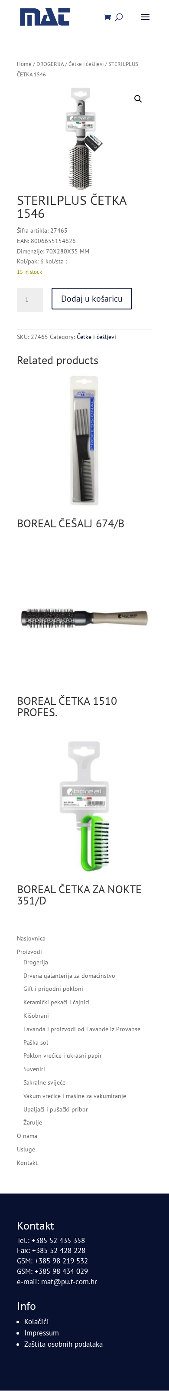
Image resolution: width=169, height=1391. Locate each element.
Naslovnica (31, 938)
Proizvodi (29, 952)
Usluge (26, 1149)
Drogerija (35, 962)
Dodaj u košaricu (92, 298)
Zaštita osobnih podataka (63, 1344)
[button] (138, 99)
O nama (27, 1136)
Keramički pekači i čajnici (56, 1002)
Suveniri (34, 1069)
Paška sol (35, 1042)
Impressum (41, 1333)
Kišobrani (36, 1015)
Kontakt (27, 1163)
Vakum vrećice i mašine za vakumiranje (74, 1096)
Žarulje (32, 1122)
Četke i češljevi (86, 64)
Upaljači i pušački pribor (55, 1109)
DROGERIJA (50, 64)
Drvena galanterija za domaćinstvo (69, 976)
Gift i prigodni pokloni (53, 989)
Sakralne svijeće (44, 1082)
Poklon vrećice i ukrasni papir (62, 1055)
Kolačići (36, 1321)
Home (24, 64)
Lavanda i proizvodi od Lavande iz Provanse (81, 1029)
